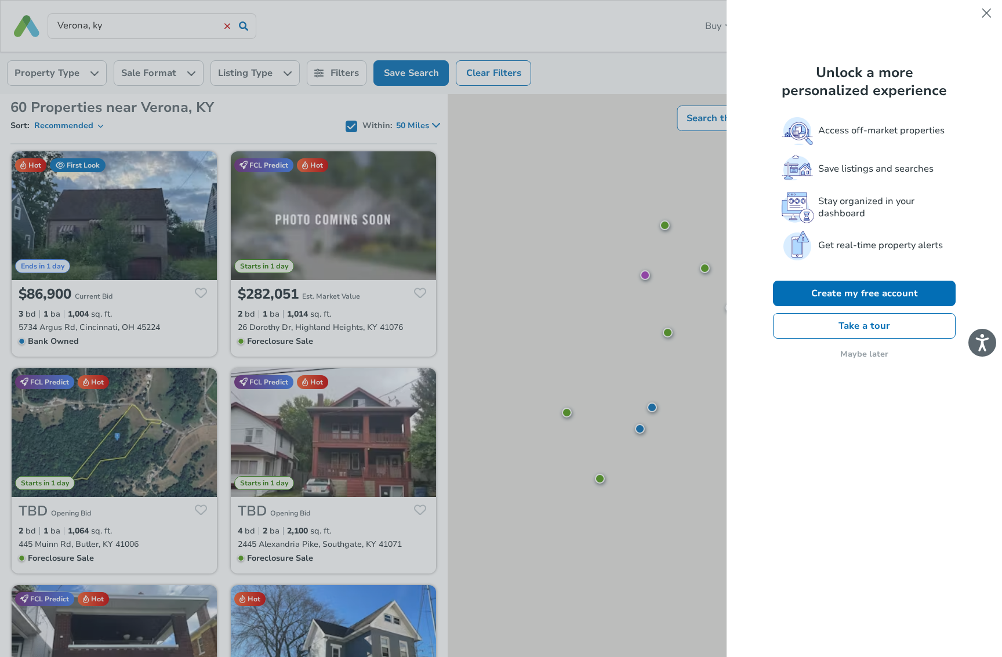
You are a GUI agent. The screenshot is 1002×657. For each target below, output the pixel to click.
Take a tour (864, 326)
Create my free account (864, 293)
